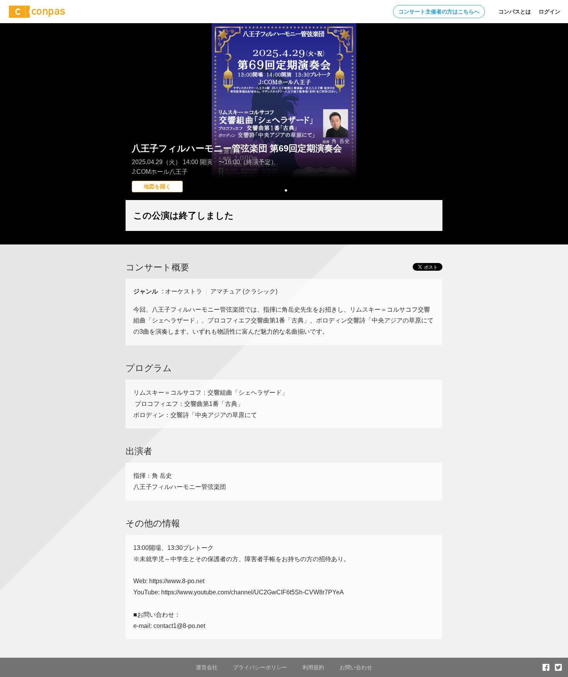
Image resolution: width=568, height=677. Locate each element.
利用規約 (313, 667)
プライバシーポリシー (260, 667)
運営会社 (207, 667)
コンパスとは (514, 11)
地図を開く (157, 186)
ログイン (549, 11)
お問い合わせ (356, 667)
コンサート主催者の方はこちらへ (439, 11)
